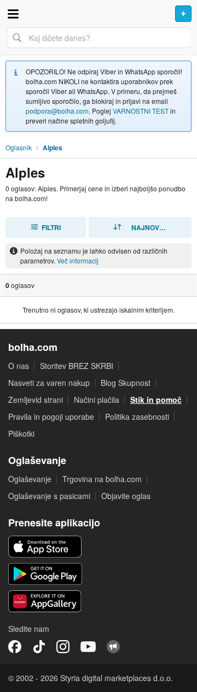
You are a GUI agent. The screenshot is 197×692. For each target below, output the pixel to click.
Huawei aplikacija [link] (45, 601)
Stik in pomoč (156, 399)
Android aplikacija (45, 574)
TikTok (38, 646)
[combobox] (98, 37)
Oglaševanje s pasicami (49, 495)
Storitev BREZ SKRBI (76, 365)
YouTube (88, 646)
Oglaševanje (29, 478)
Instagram (62, 646)
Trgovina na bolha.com (102, 478)
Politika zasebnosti (137, 416)
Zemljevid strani (35, 399)
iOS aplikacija (45, 547)
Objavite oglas (125, 495)
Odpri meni (13, 13)
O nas (18, 365)
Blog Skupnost (125, 382)
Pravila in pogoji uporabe (51, 416)
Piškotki (21, 433)
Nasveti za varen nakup (49, 382)
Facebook (14, 646)
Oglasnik (18, 147)
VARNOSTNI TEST (141, 110)
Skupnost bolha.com (113, 646)
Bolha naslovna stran (98, 13)
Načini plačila (96, 399)
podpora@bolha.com (57, 110)
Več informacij (78, 260)
